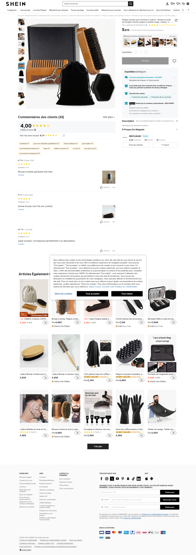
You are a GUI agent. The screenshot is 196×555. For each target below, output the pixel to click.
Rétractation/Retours (46, 480)
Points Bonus (64, 485)
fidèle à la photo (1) (61, 148)
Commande (43, 487)
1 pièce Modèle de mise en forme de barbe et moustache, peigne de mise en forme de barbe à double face (34, 429)
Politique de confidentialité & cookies (155, 514)
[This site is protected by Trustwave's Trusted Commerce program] (101, 538)
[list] (120, 479)
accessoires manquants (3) (30, 153)
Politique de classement (48, 511)
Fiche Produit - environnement (24, 498)
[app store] (146, 480)
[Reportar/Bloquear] (113, 187)
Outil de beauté (44, 16)
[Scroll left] (185, 10)
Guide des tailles (45, 493)
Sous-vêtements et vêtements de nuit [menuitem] (138, 10)
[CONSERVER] (174, 60)
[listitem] (126, 42)
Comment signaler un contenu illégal (47, 507)
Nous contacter (64, 479)
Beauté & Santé (31, 16)
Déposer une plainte (26, 507)
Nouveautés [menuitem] (25, 10)
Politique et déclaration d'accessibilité (47, 519)
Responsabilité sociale (27, 484)
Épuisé (145, 61)
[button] (183, 3)
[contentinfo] (139, 532)
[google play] (151, 480)
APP (146, 473)
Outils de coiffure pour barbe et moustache (84, 16)
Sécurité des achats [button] (137, 93)
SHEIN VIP (43, 496)
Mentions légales (25, 477)
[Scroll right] (188, 10)
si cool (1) (76, 148)
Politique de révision (26, 130)
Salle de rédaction (26, 495)
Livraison (42, 477)
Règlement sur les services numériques (26, 503)
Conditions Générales (27, 543)
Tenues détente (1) (71, 144)
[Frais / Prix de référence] (130, 30)
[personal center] (167, 3)
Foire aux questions (66, 488)
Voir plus (98, 446)
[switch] (62, 135)
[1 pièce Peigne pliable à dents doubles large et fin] (148, 42)
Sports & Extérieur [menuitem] (163, 10)
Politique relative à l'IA (46, 543)
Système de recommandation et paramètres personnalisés (55, 547)
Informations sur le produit (46, 514)
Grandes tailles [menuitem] (93, 10)
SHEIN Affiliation (45, 503)
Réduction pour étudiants (25, 491)
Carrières (22, 487)
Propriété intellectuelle (65, 543)
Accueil (21, 16)
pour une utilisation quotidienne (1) (46, 144)
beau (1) (47, 148)
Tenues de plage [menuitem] (77, 10)
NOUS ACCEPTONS (107, 528)
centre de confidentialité (132, 518)
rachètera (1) (24, 144)
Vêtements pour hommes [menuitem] (111, 10)
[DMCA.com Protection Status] (107, 538)
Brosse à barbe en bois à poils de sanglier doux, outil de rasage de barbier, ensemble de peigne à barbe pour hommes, (66, 429)
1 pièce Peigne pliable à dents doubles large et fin (98, 319)
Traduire (21, 175)
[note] (34, 314)
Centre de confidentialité (28, 540)
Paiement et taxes (65, 482)
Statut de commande (46, 490)
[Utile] (101, 187)
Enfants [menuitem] (176, 10)
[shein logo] (15, 3)
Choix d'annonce (25, 547)
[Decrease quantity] (135, 52)
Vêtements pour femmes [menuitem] (58, 10)
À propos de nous (25, 480)
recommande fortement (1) (29, 148)
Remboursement (45, 484)
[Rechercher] (130, 3)
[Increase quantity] (146, 52)
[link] (172, 3)
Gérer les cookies (75, 540)
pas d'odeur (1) (87, 144)
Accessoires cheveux (59, 16)
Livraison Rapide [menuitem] (39, 10)
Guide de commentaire (47, 500)
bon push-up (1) (90, 148)
